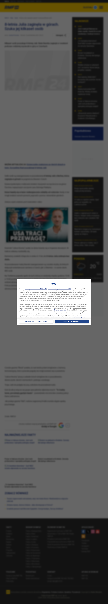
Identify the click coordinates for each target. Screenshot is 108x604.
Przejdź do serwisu (71, 321)
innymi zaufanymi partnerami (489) (59, 289)
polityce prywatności (59, 310)
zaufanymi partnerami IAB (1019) (36, 289)
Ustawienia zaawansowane (36, 321)
